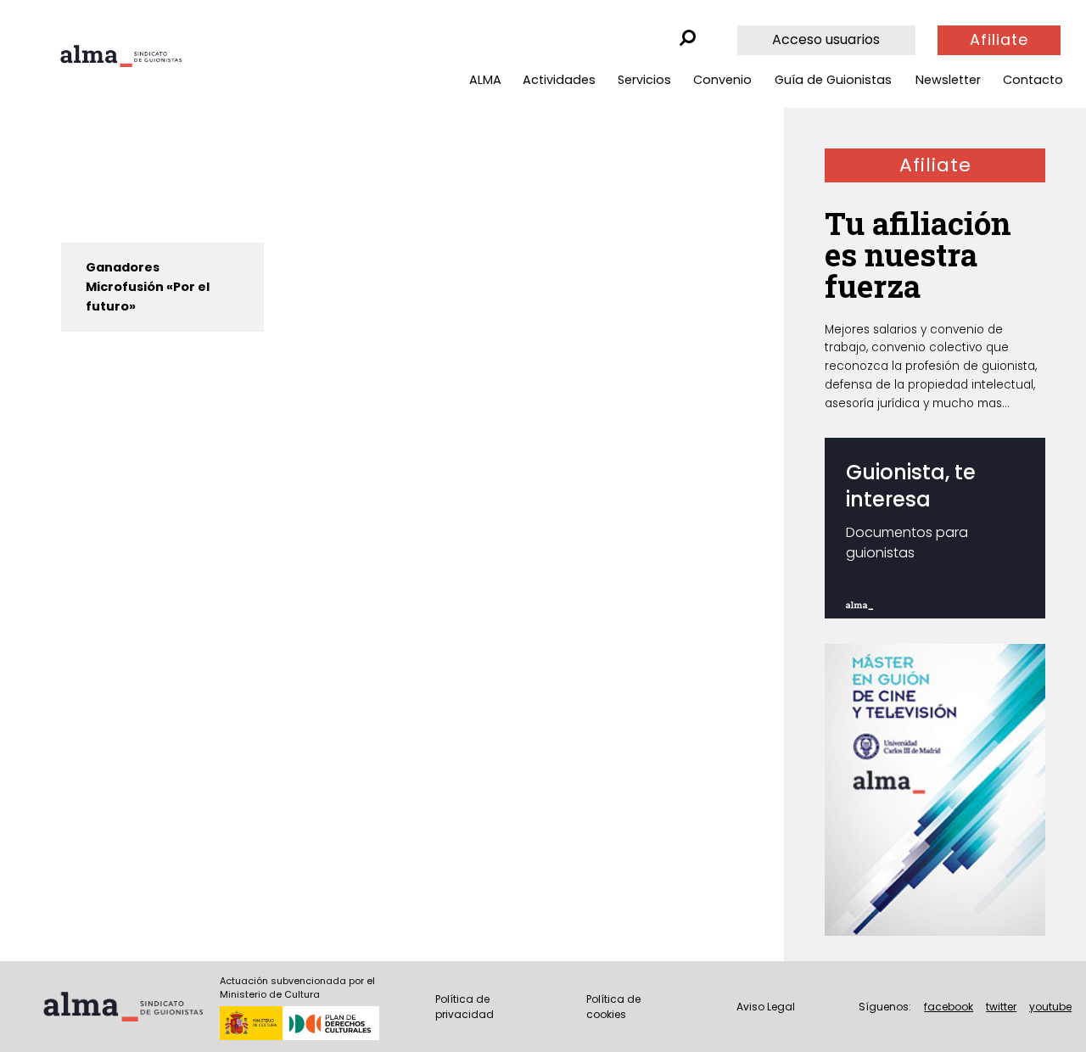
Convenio (722, 79)
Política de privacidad (464, 1006)
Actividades (559, 79)
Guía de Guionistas (833, 79)
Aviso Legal (765, 1006)
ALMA (485, 79)
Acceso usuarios (826, 39)
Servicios (644, 79)
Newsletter (948, 79)
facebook (948, 1006)
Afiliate (999, 40)
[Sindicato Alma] (121, 56)
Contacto (1033, 79)
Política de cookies (613, 1006)
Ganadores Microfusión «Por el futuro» (148, 287)
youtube (1050, 1006)
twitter (1001, 1006)
